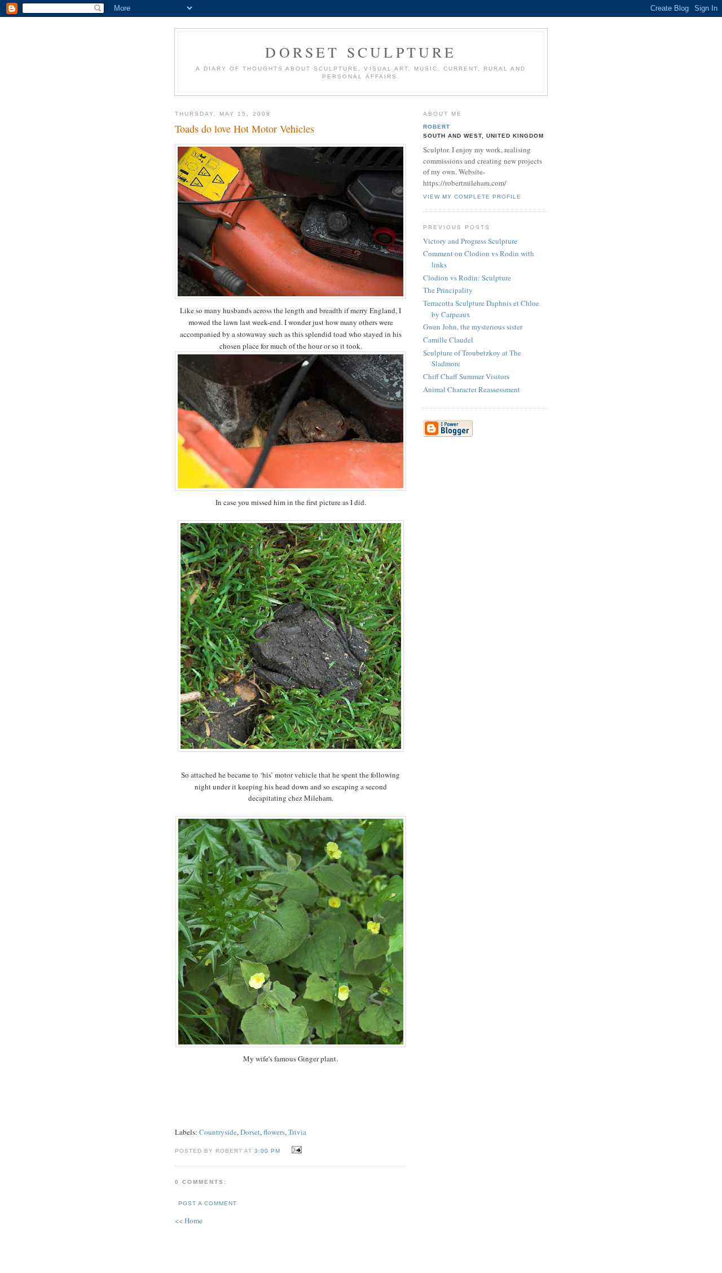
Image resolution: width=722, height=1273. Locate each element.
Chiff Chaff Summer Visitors (466, 376)
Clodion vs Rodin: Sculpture (467, 278)
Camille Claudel (448, 340)
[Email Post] (294, 1150)
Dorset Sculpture (360, 52)
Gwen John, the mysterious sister (472, 327)
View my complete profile (472, 197)
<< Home (188, 1220)
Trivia (297, 1132)
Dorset (250, 1132)
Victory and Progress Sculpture (470, 241)
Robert (436, 127)
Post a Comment (207, 1203)
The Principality (448, 290)
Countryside (218, 1132)
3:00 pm (267, 1151)
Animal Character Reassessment (471, 389)
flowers (274, 1132)
